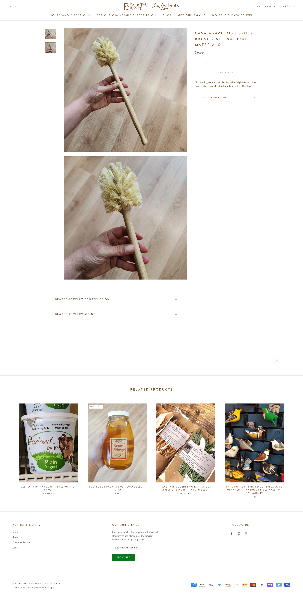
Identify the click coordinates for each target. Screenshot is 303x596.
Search (270, 7)
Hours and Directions (70, 15)
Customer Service (21, 542)
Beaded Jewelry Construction (82, 299)
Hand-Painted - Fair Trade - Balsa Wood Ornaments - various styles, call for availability (254, 490)
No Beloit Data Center (232, 15)
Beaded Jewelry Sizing (75, 314)
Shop (167, 15)
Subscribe (124, 557)
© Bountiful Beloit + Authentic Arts (36, 583)
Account (254, 7)
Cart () (288, 7)
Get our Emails (192, 15)
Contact (16, 547)
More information (211, 98)
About (16, 537)
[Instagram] (239, 533)
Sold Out (226, 73)
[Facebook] (231, 533)
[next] (293, 447)
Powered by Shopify (45, 587)
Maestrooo (28, 587)
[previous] (9, 447)
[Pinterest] (246, 533)
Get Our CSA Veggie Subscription (126, 15)
